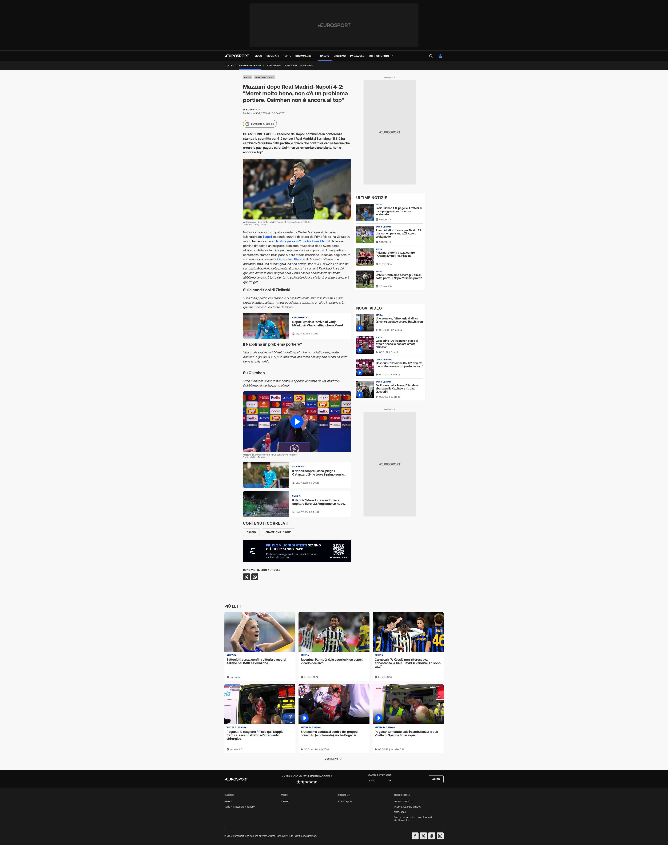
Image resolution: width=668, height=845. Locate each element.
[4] (311, 782)
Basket (285, 801)
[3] (307, 782)
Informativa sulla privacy (407, 806)
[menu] (431, 56)
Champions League (264, 77)
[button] (297, 421)
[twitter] (423, 835)
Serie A (228, 801)
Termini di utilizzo (403, 801)
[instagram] (440, 835)
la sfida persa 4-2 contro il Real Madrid (303, 241)
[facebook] (415, 835)
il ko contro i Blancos (291, 259)
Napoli (267, 236)
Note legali (400, 812)
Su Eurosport (344, 801)
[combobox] (380, 780)
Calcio (247, 77)
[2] (303, 782)
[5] (315, 782)
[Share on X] (246, 576)
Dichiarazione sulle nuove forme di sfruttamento (413, 819)
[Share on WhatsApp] (254, 576)
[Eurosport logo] (236, 55)
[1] (298, 782)
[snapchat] (431, 835)
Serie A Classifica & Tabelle (239, 806)
